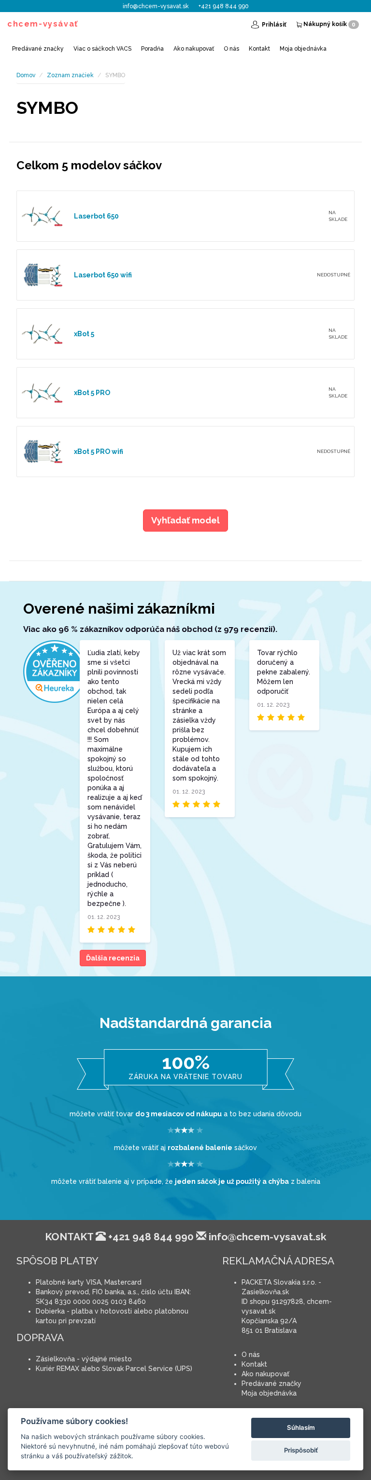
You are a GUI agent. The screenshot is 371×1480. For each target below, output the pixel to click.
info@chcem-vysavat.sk (156, 6)
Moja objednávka (303, 48)
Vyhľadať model (185, 520)
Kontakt (259, 48)
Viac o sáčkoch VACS (102, 48)
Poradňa (152, 48)
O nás (231, 48)
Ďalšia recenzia (113, 958)
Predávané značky (38, 48)
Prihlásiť (273, 24)
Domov (25, 75)
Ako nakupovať (193, 48)
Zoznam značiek (70, 75)
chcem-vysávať (42, 23)
